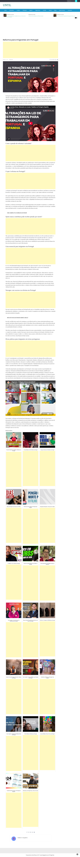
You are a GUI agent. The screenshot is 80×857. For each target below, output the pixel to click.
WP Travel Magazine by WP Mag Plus (45, 855)
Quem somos (62, 10)
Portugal (11, 59)
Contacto (70, 10)
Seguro (31, 10)
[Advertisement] (40, 28)
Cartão (44, 10)
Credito (18, 10)
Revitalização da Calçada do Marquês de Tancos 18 (66, 16)
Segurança (37, 10)
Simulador (11, 10)
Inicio (5, 10)
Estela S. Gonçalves (22, 837)
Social (50, 10)
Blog (55, 10)
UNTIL (7, 5)
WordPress (34, 855)
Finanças (25, 10)
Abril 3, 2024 (6, 59)
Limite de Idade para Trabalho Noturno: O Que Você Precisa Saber (16, 16)
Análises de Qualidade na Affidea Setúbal (36, 16)
